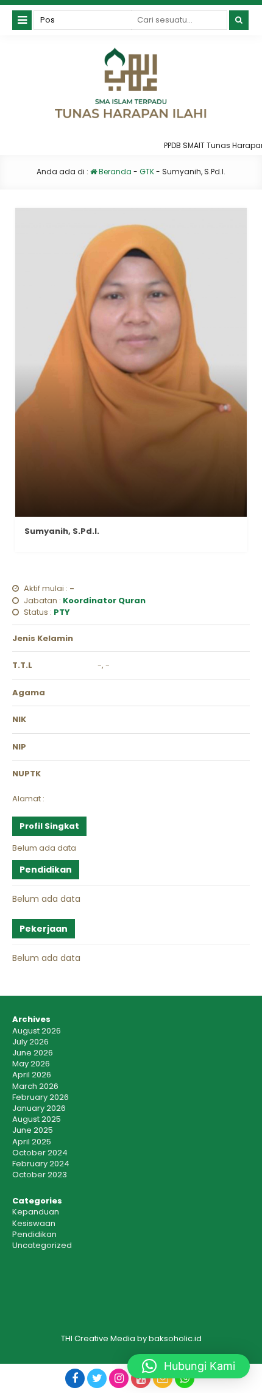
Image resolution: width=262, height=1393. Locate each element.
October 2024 (40, 1152)
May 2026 (31, 1063)
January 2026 (39, 1108)
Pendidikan (34, 1234)
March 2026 (35, 1086)
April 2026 (31, 1074)
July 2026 (30, 1041)
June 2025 (32, 1130)
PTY (62, 612)
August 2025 (36, 1119)
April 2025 (31, 1141)
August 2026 (36, 1031)
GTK (147, 171)
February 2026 (40, 1097)
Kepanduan (35, 1212)
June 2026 (32, 1052)
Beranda (114, 171)
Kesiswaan (33, 1223)
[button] (188, 1366)
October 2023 (39, 1174)
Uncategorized (42, 1245)
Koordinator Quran (104, 600)
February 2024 (40, 1163)
